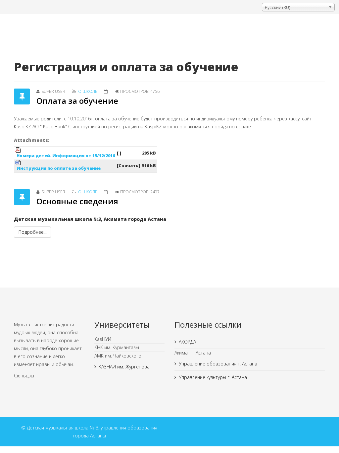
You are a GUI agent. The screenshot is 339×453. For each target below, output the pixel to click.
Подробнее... (32, 232)
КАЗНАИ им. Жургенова (124, 366)
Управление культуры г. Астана (213, 377)
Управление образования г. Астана (218, 363)
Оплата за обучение (77, 100)
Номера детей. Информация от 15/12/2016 (66, 156)
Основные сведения (77, 201)
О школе (87, 91)
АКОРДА (187, 342)
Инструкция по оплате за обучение (59, 168)
